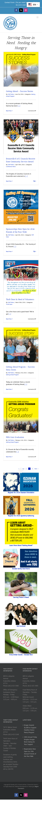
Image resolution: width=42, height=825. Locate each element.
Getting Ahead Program (12, 374)
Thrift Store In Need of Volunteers (20, 299)
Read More (9, 111)
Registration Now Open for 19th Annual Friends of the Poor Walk (30, 752)
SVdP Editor (11, 94)
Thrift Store (9, 304)
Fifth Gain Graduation (15, 437)
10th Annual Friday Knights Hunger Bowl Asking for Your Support (30, 740)
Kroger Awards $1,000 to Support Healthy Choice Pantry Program (30, 728)
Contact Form (9, 2)
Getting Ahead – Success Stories (19, 91)
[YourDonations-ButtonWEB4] (21, 550)
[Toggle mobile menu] (38, 17)
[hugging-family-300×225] (21, 573)
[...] (18, 106)
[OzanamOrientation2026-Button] (21, 474)
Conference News (11, 166)
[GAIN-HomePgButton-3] (21, 520)
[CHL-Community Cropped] (21, 602)
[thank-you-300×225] (21, 630)
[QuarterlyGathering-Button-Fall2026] (21, 497)
